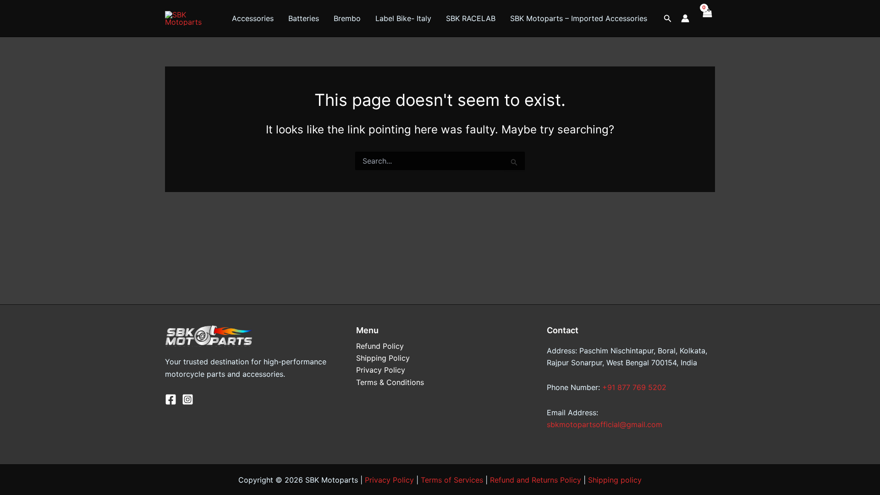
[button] (668, 18)
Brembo (347, 18)
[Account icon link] (685, 18)
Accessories (253, 18)
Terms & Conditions (390, 382)
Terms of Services (452, 479)
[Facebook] (170, 399)
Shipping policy (615, 479)
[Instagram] (187, 399)
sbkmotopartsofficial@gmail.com (604, 424)
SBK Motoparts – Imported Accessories (578, 18)
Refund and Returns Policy (535, 479)
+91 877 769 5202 (634, 387)
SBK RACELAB (470, 18)
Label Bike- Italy (403, 18)
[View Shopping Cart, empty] (706, 18)
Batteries (303, 18)
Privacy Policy (380, 369)
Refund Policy (380, 346)
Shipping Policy (383, 358)
